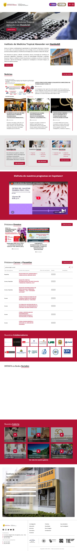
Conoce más (9, 65)
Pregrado (33, 152)
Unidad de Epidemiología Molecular (67, 154)
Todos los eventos (67, 224)
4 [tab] (42, 37)
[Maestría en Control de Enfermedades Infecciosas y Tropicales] (38, 451)
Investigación (32, 524)
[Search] (69, 4)
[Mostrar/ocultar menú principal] (72, 4)
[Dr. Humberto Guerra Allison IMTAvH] (15, 434)
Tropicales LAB (57, 152)
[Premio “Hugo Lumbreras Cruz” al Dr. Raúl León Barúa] (15, 451)
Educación (31, 526)
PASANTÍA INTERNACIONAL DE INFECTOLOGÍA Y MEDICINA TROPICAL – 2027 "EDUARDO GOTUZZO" (27, 290)
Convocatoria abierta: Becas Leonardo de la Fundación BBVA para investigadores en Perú (60, 115)
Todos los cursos (67, 262)
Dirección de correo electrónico (13, 494)
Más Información (65, 160)
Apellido (8, 490)
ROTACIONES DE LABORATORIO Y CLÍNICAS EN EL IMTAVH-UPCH (28, 274)
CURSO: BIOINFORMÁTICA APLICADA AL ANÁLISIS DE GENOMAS (26, 323)
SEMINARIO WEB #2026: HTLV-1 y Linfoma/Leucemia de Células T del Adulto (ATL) (15, 245)
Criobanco (56, 154)
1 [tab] (35, 37)
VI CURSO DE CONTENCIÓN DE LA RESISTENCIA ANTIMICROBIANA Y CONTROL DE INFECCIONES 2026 (28, 306)
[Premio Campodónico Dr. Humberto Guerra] (38, 434)
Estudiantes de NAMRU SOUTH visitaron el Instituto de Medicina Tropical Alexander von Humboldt (37, 116)
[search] (69, 4)
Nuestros (55, 149)
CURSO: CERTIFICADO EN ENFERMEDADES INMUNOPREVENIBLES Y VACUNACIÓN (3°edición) (26, 314)
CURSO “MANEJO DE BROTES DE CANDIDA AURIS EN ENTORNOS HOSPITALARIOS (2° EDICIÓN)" (27, 298)
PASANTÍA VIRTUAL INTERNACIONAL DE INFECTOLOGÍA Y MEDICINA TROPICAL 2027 (29, 281)
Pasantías (33, 154)
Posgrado (43, 152)
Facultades (47, 526)
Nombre (8, 485)
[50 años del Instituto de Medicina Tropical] (62, 434)
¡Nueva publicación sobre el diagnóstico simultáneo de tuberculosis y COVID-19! (52, 83)
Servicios (62, 149)
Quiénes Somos (11, 29)
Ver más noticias (67, 74)
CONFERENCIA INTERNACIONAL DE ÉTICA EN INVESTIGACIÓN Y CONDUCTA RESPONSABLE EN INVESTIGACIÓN (38, 246)
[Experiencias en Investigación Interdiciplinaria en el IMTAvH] (62, 451)
